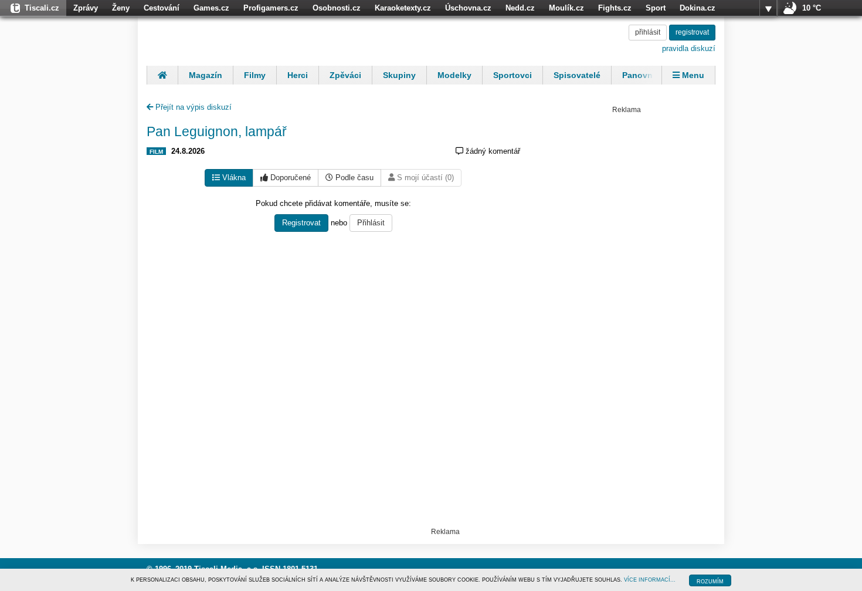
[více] (768, 8)
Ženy (121, 8)
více (768, 8)
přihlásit (647, 32)
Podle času (353, 177)
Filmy (255, 75)
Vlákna (233, 177)
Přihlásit (371, 222)
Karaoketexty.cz (403, 8)
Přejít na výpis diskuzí (192, 107)
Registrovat (301, 222)
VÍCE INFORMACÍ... (650, 580)
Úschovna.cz (468, 8)
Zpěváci (345, 75)
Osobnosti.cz (337, 8)
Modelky (454, 75)
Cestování (161, 8)
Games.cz (211, 8)
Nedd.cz (520, 8)
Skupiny (399, 75)
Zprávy (85, 8)
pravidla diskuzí (688, 48)
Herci (297, 75)
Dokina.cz (697, 8)
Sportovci (512, 75)
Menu (692, 75)
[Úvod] (162, 75)
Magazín (205, 75)
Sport (656, 8)
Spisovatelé (577, 75)
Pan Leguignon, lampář (217, 131)
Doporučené (289, 177)
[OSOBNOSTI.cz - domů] (223, 39)
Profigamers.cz (270, 8)
